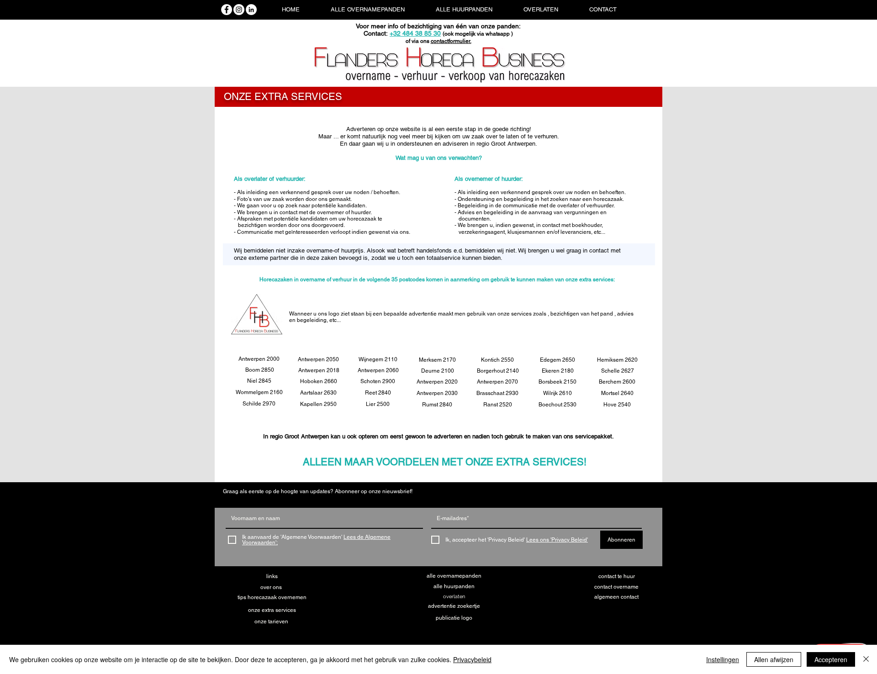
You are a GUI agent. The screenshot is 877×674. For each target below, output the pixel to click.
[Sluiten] (866, 659)
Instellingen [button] (722, 659)
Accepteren (830, 659)
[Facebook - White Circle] (226, 9)
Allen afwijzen (773, 659)
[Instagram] (238, 9)
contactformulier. (451, 41)
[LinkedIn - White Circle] (251, 9)
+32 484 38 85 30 (415, 33)
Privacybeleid (472, 659)
